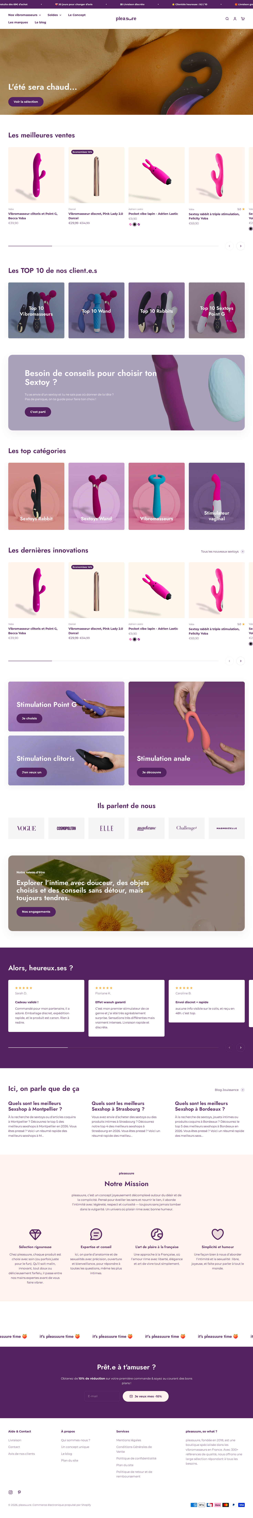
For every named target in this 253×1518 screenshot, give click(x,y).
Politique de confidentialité (136, 1458)
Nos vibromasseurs (22, 15)
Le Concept (77, 15)
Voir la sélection (26, 101)
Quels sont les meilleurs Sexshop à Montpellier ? (35, 1106)
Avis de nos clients (21, 1453)
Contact (14, 1447)
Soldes (53, 15)
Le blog (40, 22)
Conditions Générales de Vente (134, 1449)
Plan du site (69, 1460)
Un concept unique (75, 1447)
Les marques (18, 22)
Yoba (11, 209)
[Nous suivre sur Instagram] (10, 1492)
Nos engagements (36, 911)
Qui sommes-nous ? (75, 1440)
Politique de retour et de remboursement (134, 1474)
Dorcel (72, 209)
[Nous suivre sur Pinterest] (19, 1492)
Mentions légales (128, 1440)
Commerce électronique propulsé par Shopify (62, 1504)
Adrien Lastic (136, 209)
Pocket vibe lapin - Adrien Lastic (153, 213)
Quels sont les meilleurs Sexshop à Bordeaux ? (201, 1106)
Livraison (14, 1440)
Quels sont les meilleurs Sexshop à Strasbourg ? (118, 1106)
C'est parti (38, 412)
